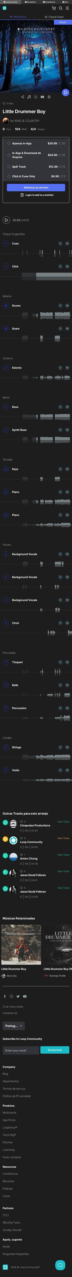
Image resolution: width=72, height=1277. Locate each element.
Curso (6, 1196)
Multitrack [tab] (20, 16)
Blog (5, 1073)
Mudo (67, 243)
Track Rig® (9, 1135)
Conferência (10, 1173)
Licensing (8, 1149)
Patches (8, 1142)
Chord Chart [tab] (56, 17)
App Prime (9, 1120)
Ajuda (6, 1246)
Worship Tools (11, 1222)
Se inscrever (55, 1049)
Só (60, 243)
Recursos (8, 1181)
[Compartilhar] (22, 97)
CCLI (6, 1215)
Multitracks (9, 1112)
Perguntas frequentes (16, 1254)
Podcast (8, 1188)
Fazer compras (12, 1157)
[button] (29, 97)
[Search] (61, 8)
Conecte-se (10, 1013)
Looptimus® (10, 1127)
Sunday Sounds (12, 1230)
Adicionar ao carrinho (36, 187)
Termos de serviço (14, 1088)
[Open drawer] (67, 8)
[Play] (65, 92)
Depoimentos (11, 1081)
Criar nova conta (13, 1006)
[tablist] (36, 17)
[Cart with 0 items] (54, 8)
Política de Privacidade (17, 1096)
